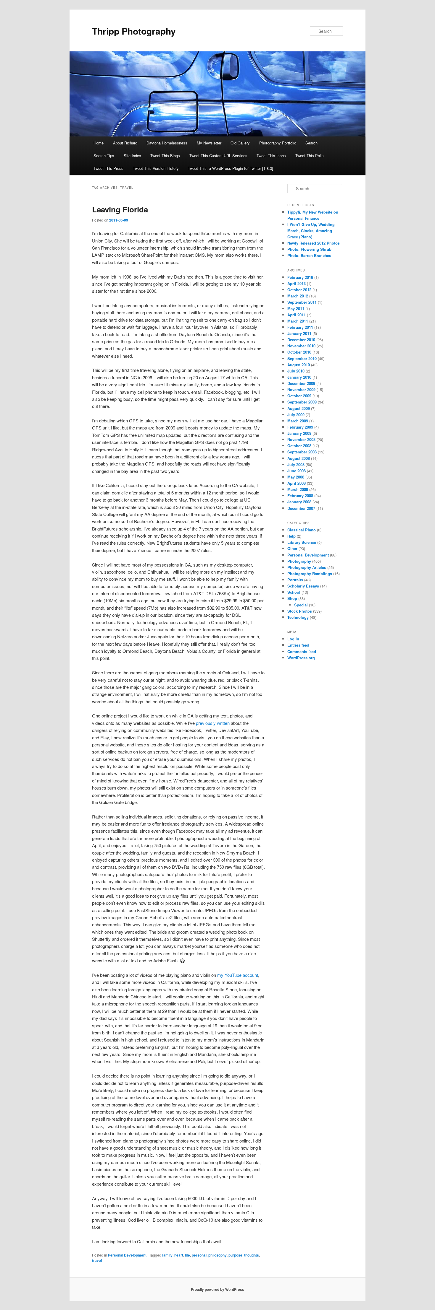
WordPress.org (301, 657)
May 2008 (295, 477)
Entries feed (298, 645)
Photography (299, 561)
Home (99, 143)
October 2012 (299, 289)
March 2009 (297, 421)
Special (301, 605)
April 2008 (296, 483)
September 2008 (302, 452)
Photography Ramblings (309, 573)
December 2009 (301, 383)
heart (178, 1255)
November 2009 (301, 389)
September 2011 (302, 302)
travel (97, 1260)
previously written (213, 723)
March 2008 (297, 489)
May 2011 (295, 308)
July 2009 (295, 414)
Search (311, 143)
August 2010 (298, 364)
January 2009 (299, 433)
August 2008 (298, 458)
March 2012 (297, 296)
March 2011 (297, 321)
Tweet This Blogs (165, 155)
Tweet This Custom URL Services (218, 155)
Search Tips (104, 155)
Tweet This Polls (309, 155)
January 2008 (299, 502)
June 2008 (296, 470)
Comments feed (301, 651)
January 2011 (299, 333)
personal (199, 1255)
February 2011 (300, 327)
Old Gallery (240, 143)
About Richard (125, 143)
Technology (298, 617)
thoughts (251, 1255)
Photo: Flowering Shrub (309, 249)
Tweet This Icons (271, 155)
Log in (293, 639)
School (293, 592)
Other (292, 548)
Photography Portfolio (277, 143)
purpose (235, 1255)
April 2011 (296, 315)
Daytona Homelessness (166, 143)
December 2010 (301, 339)
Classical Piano (301, 530)
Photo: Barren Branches (309, 255)
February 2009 (300, 427)
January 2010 (299, 377)
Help (291, 536)
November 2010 (301, 346)
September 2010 (302, 358)
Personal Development (127, 1255)
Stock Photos (299, 611)
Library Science (301, 542)
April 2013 (296, 283)
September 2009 (302, 402)
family (167, 1255)
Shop (292, 598)
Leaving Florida (120, 209)
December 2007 (301, 508)
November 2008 (301, 439)
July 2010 (295, 371)
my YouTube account (237, 975)
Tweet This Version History (156, 168)
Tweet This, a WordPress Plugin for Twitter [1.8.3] (230, 168)
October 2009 (299, 395)
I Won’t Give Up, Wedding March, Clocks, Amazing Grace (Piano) (311, 231)
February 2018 (300, 277)
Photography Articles (306, 567)
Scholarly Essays (303, 586)
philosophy (217, 1255)
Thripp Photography (134, 31)
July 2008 (295, 464)
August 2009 (298, 408)
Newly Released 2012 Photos (313, 243)
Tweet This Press (108, 168)
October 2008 (299, 445)
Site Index (132, 155)
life (187, 1255)
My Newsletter (209, 143)
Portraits (295, 579)
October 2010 (299, 352)
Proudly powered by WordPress (217, 1289)
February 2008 (300, 495)
